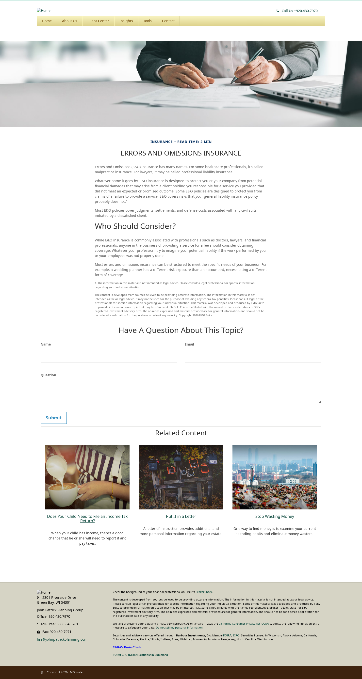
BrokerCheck (204, 592)
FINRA (227, 635)
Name (46, 344)
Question (48, 375)
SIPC (236, 635)
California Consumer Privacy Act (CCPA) (244, 623)
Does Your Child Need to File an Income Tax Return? (87, 518)
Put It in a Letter (181, 516)
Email (189, 344)
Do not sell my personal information (179, 627)
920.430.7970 (300, 10)
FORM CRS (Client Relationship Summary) (140, 654)
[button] (69, 21)
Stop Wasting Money (274, 516)
